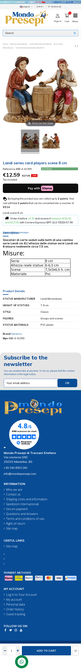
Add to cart (46, 650)
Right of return (15, 524)
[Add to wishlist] (76, 650)
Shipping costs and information (26, 499)
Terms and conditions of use (25, 519)
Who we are (14, 490)
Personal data (15, 604)
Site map (12, 528)
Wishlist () (55, 6)
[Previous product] (76, 46)
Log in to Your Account (21, 595)
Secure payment (17, 509)
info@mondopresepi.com (20, 474)
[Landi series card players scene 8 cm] (30, 141)
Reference (9, 168)
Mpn (5, 338)
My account (14, 600)
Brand (7, 333)
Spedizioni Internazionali (22, 504)
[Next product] (77, 46)
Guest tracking (15, 614)
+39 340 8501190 (15, 468)
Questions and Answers (22, 514)
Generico (16, 333)
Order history (15, 609)
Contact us (13, 494)
